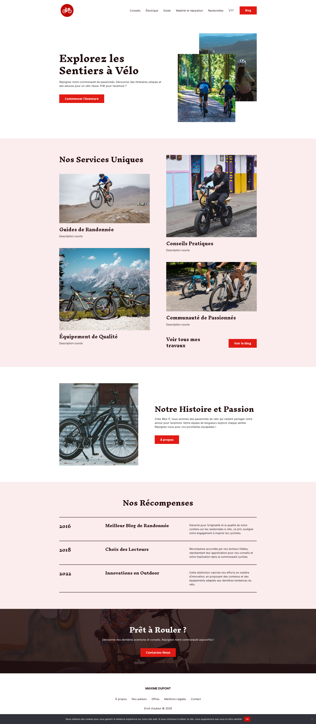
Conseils (135, 10)
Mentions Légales (175, 699)
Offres (155, 699)
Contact (196, 699)
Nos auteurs (139, 699)
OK (247, 719)
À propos (121, 699)
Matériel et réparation (189, 10)
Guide (167, 10)
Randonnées (215, 10)
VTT (231, 10)
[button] (248, 10)
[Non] (312, 719)
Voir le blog (242, 343)
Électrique (152, 10)
